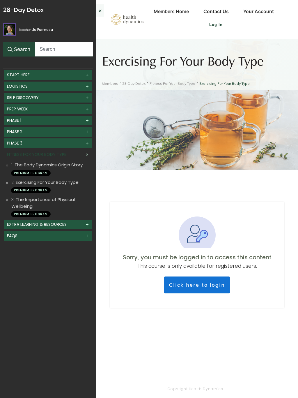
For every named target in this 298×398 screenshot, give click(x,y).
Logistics (17, 86)
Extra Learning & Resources (37, 224)
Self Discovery (23, 98)
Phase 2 (14, 132)
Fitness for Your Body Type (36, 154)
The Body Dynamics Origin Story (49, 165)
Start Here (18, 75)
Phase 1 (14, 120)
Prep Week (17, 109)
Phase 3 (14, 143)
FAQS (12, 236)
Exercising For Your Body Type (47, 182)
